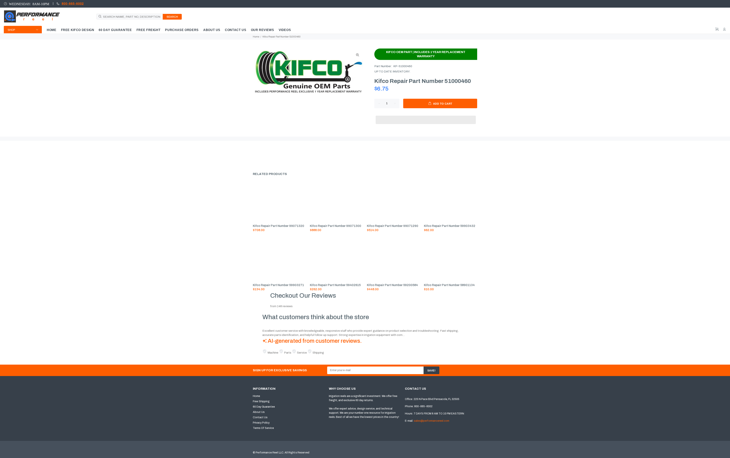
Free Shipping (261, 401)
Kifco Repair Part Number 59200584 (392, 285)
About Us (259, 412)
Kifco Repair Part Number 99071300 (335, 225)
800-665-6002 (73, 3)
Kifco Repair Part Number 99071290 (392, 225)
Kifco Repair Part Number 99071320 (278, 225)
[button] (425, 116)
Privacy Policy (261, 422)
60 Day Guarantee (264, 406)
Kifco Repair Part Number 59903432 (449, 225)
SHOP (11, 29)
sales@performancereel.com (431, 420)
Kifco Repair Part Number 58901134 (449, 285)
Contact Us (260, 417)
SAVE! (431, 370)
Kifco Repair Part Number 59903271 (278, 285)
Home (256, 36)
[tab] (252, 155)
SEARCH (172, 16)
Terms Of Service (263, 428)
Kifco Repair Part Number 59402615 (335, 285)
